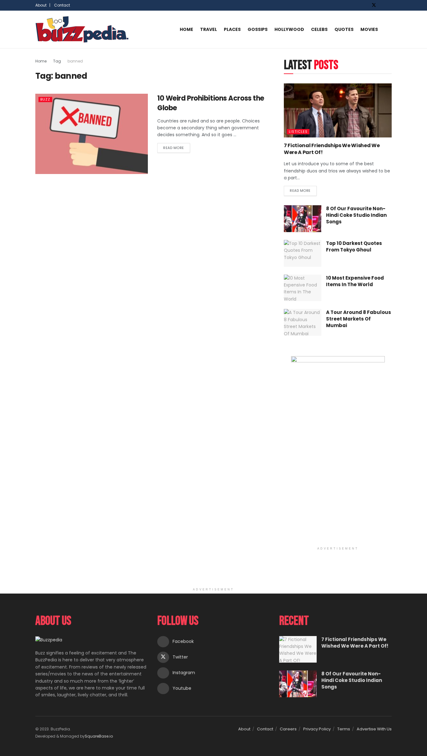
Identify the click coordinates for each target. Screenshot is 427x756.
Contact (62, 5)
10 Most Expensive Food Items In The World (355, 281)
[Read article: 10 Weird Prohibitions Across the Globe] (91, 134)
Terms (343, 729)
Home (186, 29)
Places (232, 29)
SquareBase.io (99, 736)
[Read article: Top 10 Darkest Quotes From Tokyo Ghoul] (302, 253)
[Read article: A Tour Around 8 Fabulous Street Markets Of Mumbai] (302, 322)
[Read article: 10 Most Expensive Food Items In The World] (302, 288)
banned (75, 61)
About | (42, 5)
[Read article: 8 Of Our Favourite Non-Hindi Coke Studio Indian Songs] (302, 218)
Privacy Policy (317, 729)
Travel (208, 29)
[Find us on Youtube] (390, 5)
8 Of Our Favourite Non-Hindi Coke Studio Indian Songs (356, 215)
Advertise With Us (374, 729)
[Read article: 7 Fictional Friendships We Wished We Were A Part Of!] (338, 110)
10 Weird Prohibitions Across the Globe (210, 103)
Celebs (319, 29)
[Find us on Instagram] (382, 5)
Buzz (45, 99)
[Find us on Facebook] (365, 5)
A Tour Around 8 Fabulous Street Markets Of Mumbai (358, 319)
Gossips (258, 29)
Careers (288, 729)
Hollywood (289, 29)
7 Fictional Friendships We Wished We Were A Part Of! (331, 149)
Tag (57, 61)
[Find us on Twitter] (374, 5)
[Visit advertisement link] (338, 450)
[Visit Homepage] (82, 29)
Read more (176, 146)
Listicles (298, 131)
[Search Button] (389, 29)
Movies (369, 29)
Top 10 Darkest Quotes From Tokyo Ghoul (354, 246)
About (244, 729)
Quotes (344, 29)
